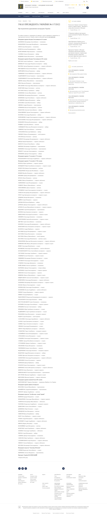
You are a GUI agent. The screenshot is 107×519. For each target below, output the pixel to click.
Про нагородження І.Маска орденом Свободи (78, 74)
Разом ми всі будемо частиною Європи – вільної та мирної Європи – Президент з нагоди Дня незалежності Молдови (78, 26)
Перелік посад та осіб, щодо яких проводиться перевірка (83, 489)
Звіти (67, 491)
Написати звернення (25, 1)
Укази (19, 16)
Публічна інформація (70, 484)
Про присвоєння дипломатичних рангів (77, 110)
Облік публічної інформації (70, 495)
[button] (71, 4)
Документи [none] (41, 12)
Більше (85, 12)
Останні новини (21, 476)
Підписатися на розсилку (47, 1)
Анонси (43, 484)
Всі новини (20, 483)
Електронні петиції (58, 493)
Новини (20, 474)
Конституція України (36, 16)
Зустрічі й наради (33, 477)
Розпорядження (26, 16)
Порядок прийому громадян (57, 495)
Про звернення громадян (59, 486)
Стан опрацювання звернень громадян (57, 498)
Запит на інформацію (59, 1)
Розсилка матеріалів (46, 488)
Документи (25, 21)
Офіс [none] (58, 12)
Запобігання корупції (83, 480)
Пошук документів (72, 112)
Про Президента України (71, 477)
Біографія (68, 476)
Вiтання (19, 479)
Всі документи (46, 16)
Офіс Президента (21, 480)
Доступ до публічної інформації (70, 486)
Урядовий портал (36, 513)
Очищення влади (83, 483)
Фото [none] (27, 12)
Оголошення (81, 477)
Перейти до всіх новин (72, 60)
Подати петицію (35, 1)
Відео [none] (33, 12)
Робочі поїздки (33, 479)
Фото (31, 474)
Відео (43, 474)
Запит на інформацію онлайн (70, 489)
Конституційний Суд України (58, 513)
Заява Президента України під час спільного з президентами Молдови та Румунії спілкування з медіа (77, 43)
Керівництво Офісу (82, 476)
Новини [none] (20, 12)
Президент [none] (51, 12)
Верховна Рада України (46, 513)
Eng (86, 1)
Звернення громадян (57, 484)
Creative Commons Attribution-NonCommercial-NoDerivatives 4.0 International (69, 506)
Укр (84, 1)
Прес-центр (45, 483)
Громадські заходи (33, 476)
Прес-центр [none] (66, 12)
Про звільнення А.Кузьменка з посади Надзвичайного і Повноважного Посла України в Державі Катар (77, 82)
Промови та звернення (22, 477)
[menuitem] (21, 12)
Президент (69, 474)
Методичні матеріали (70, 493)
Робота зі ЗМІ (44, 486)
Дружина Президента (22, 482)
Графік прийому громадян (59, 491)
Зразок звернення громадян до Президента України (59, 489)
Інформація (81, 484)
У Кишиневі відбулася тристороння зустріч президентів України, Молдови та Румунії (78, 34)
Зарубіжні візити (33, 480)
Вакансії (80, 479)
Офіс (80, 474)
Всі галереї (32, 482)
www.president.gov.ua (57, 507)
